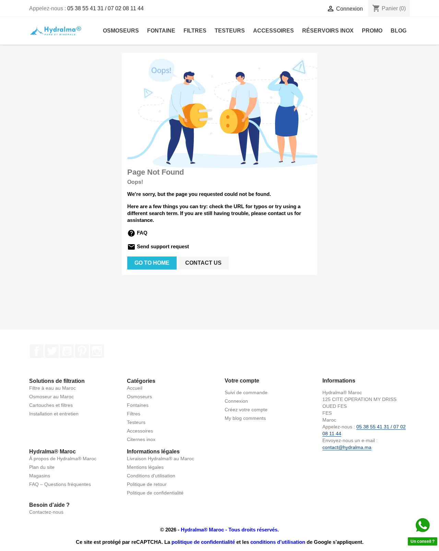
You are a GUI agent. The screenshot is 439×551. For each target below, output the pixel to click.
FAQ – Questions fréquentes (60, 484)
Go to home (151, 263)
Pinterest (82, 351)
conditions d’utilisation (277, 542)
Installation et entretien (54, 413)
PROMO (372, 31)
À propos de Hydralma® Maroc (62, 458)
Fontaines (138, 405)
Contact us (203, 263)
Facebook (37, 351)
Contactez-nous (46, 512)
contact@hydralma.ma (346, 447)
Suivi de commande (246, 392)
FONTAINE (161, 31)
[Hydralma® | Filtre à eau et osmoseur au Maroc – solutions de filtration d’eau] (55, 30)
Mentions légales (145, 467)
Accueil (134, 388)
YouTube (67, 351)
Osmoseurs (139, 396)
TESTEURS (230, 31)
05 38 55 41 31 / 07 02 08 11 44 (105, 8)
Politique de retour (147, 484)
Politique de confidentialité (155, 493)
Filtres (133, 413)
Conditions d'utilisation (151, 475)
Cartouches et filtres (51, 405)
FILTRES (194, 31)
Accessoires (140, 431)
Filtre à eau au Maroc (52, 388)
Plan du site (42, 467)
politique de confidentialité (203, 542)
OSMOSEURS (121, 31)
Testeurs (136, 422)
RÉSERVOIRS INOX (328, 31)
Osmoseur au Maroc (51, 396)
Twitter (52, 351)
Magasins (39, 475)
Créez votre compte (246, 409)
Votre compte (242, 381)
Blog (398, 31)
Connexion (236, 401)
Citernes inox (141, 439)
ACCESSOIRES (273, 31)
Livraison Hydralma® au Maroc (160, 458)
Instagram (97, 351)
